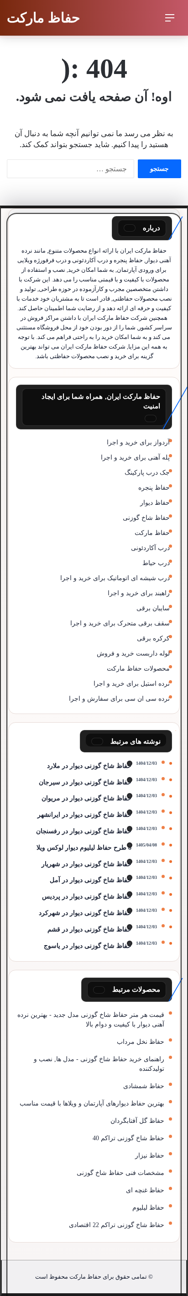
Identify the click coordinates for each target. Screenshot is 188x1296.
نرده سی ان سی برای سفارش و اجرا (119, 698)
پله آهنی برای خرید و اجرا (135, 457)
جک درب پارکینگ (147, 472)
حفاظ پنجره (154, 487)
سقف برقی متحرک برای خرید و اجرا (120, 623)
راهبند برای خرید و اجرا (139, 593)
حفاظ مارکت (152, 532)
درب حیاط (156, 563)
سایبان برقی (153, 608)
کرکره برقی (153, 638)
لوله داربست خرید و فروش (133, 653)
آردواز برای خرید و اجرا (138, 442)
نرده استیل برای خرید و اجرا (132, 683)
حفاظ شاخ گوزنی (146, 517)
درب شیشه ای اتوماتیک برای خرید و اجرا (115, 578)
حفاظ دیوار (155, 502)
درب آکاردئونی (150, 548)
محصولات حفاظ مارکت (138, 668)
